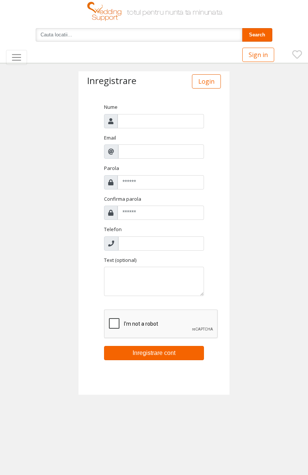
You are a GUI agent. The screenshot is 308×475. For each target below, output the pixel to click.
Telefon (113, 229)
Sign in (258, 55)
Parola (111, 168)
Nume (111, 107)
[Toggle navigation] (16, 57)
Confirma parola (122, 198)
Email (110, 137)
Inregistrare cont (154, 353)
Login (206, 81)
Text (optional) (120, 260)
